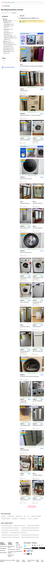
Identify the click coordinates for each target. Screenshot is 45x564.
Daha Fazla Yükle (31, 506)
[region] (31, 40)
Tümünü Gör (40, 33)
